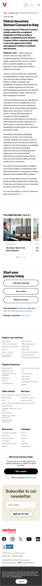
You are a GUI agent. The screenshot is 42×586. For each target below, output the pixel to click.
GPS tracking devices (28, 344)
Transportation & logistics (30, 382)
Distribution (5, 378)
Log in (23, 441)
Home (5, 13)
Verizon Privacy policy (9, 562)
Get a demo (21, 291)
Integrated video (7, 406)
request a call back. (25, 311)
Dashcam (5, 349)
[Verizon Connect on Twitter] (20, 539)
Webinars (5, 446)
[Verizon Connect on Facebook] (4, 539)
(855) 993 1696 (9, 311)
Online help (24, 443)
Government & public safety (30, 368)
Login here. (25, 315)
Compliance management (10, 346)
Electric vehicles (7, 352)
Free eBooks (6, 441)
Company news (13, 13)
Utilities (24, 384)
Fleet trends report (8, 438)
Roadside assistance (28, 355)
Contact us (24, 438)
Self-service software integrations (9, 416)
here (20, 194)
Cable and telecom (8, 371)
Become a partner (27, 400)
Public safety (26, 376)
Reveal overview (7, 413)
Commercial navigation (9, 344)
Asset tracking (6, 341)
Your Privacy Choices (27, 562)
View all (26, 215)
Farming (4, 381)
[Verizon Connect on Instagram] (12, 539)
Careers (23, 435)
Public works (26, 379)
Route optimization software (30, 357)
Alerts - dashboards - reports (11, 395)
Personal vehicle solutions (30, 352)
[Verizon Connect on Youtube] (29, 539)
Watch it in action (21, 300)
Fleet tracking (26, 341)
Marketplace (26, 346)
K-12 (23, 371)
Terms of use (6, 556)
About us (24, 433)
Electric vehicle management (11, 403)
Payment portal (26, 446)
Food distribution (7, 383)
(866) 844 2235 (31, 478)
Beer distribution (7, 368)
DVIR (3, 400)
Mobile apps (25, 349)
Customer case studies (9, 433)
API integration (26, 395)
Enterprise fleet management (7, 355)
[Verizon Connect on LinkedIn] (38, 539)
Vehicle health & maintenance (7, 421)
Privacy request (24, 560)
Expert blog (5, 435)
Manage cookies (17, 556)
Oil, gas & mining (27, 373)
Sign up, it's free (21, 514)
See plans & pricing (21, 283)
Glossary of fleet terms (9, 443)
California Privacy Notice (10, 560)
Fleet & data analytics (28, 403)
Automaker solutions (27, 397)
